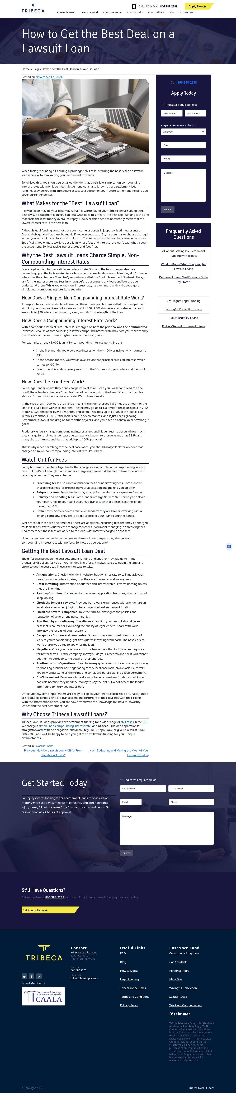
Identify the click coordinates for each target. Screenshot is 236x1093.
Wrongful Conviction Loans (184, 309)
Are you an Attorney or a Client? (178, 125)
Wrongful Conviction (183, 988)
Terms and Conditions (134, 997)
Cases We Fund (89, 12)
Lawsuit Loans (44, 746)
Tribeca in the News (133, 988)
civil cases (127, 722)
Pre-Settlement (66, 12)
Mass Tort (175, 979)
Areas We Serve (112, 12)
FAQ (123, 953)
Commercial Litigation (184, 953)
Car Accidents (178, 962)
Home (26, 69)
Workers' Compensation (185, 1005)
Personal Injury (179, 971)
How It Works (135, 12)
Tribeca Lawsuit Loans (83, 952)
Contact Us (186, 12)
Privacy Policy (129, 1005)
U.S (145, 722)
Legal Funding (129, 979)
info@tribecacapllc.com (84, 978)
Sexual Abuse (178, 997)
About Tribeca (156, 12)
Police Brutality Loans (183, 318)
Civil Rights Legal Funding (184, 301)
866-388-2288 (168, 6)
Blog (172, 12)
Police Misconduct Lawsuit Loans (183, 326)
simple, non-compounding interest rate (65, 726)
